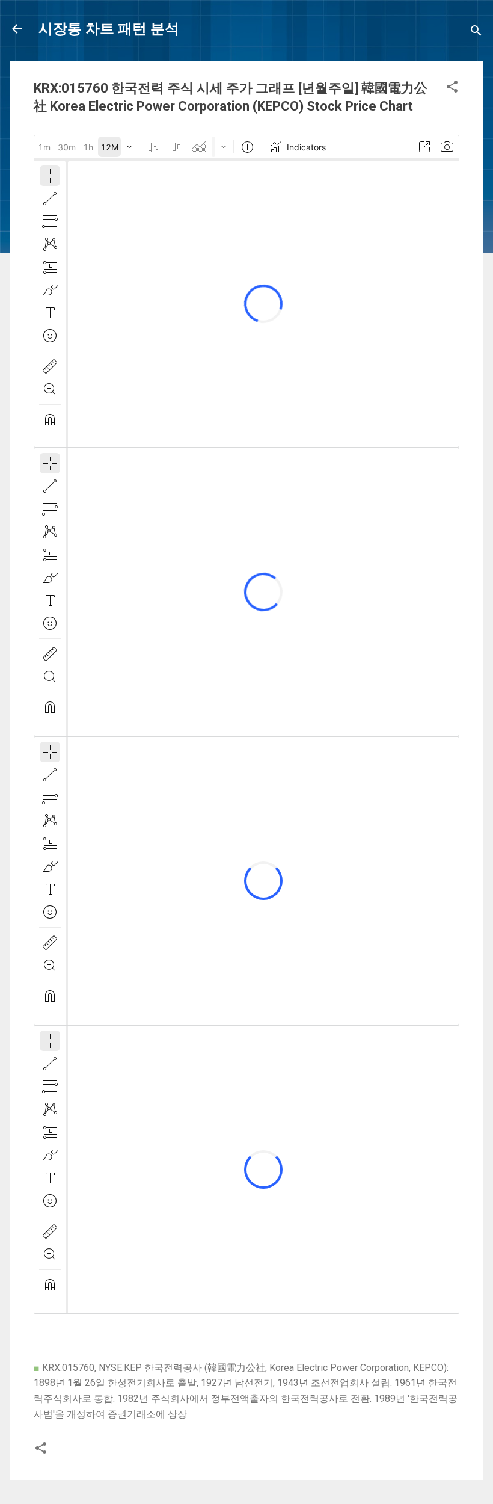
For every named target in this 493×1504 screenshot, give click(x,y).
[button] (452, 88)
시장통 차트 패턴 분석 (108, 28)
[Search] (476, 32)
